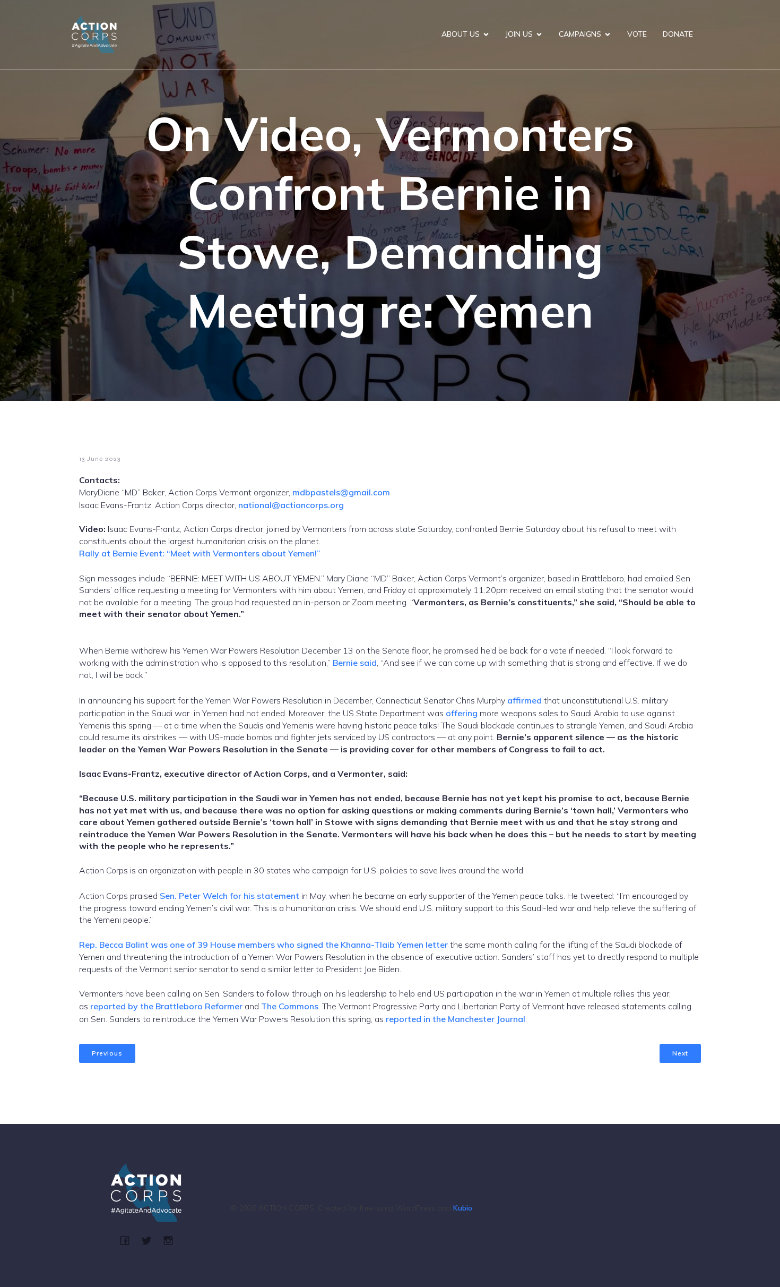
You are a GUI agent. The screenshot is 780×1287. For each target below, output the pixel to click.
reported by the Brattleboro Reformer (166, 1006)
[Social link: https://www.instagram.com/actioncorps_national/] (172, 1240)
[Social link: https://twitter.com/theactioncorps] (150, 1240)
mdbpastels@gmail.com (341, 492)
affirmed (524, 700)
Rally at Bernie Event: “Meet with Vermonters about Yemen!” (199, 553)
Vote (637, 34)
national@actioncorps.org (291, 505)
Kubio (462, 1208)
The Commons (289, 1006)
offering (462, 713)
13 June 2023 (99, 458)
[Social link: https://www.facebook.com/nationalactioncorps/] (129, 1240)
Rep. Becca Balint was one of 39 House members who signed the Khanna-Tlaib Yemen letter (263, 944)
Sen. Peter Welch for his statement (228, 895)
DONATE (678, 34)
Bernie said (355, 662)
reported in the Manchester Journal (455, 1019)
